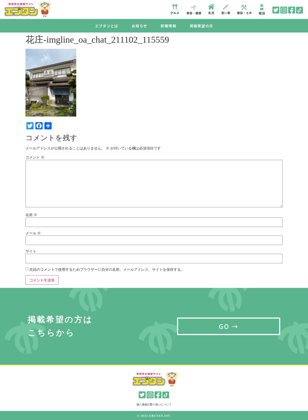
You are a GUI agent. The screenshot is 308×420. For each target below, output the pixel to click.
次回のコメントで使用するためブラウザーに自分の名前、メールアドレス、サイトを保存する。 (106, 269)
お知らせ (139, 25)
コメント (34, 157)
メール (33, 233)
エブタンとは (106, 25)
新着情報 (168, 25)
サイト (30, 251)
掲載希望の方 (201, 25)
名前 (31, 215)
